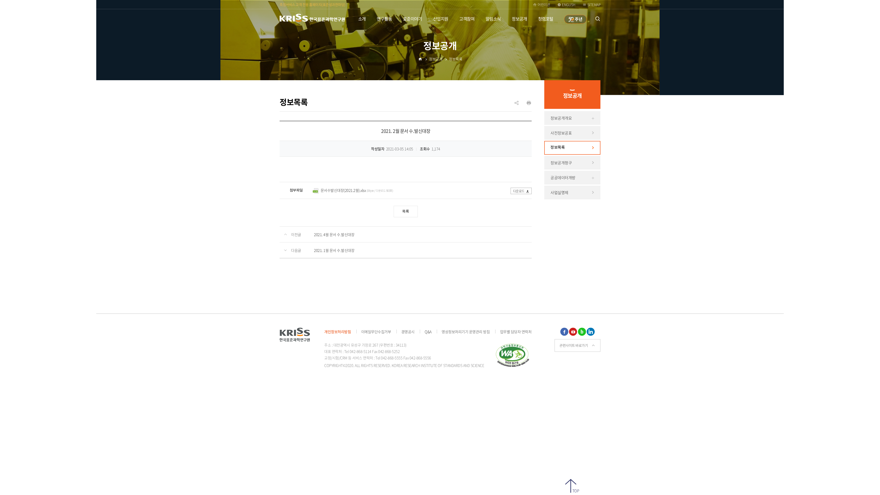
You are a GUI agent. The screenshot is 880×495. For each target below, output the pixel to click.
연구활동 (384, 19)
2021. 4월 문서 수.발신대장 (334, 234)
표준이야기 (412, 19)
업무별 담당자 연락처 (516, 331)
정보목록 (557, 147)
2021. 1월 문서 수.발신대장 (334, 250)
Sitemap (594, 4)
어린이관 (544, 4)
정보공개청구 (561, 162)
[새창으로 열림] (512, 354)
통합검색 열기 (597, 19)
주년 (578, 19)
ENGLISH (568, 4)
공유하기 (516, 105)
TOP (575, 490)
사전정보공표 (561, 133)
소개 (362, 19)
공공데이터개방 (562, 177)
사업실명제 (559, 192)
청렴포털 (545, 19)
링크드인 (591, 332)
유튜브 (573, 332)
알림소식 (493, 19)
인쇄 (529, 103)
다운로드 (519, 191)
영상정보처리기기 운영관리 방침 (466, 331)
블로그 (582, 332)
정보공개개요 (561, 118)
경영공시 (408, 331)
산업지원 (440, 19)
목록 (405, 211)
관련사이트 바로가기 (573, 345)
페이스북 (564, 332)
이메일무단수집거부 (376, 331)
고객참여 (466, 19)
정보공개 (519, 19)
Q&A (428, 331)
